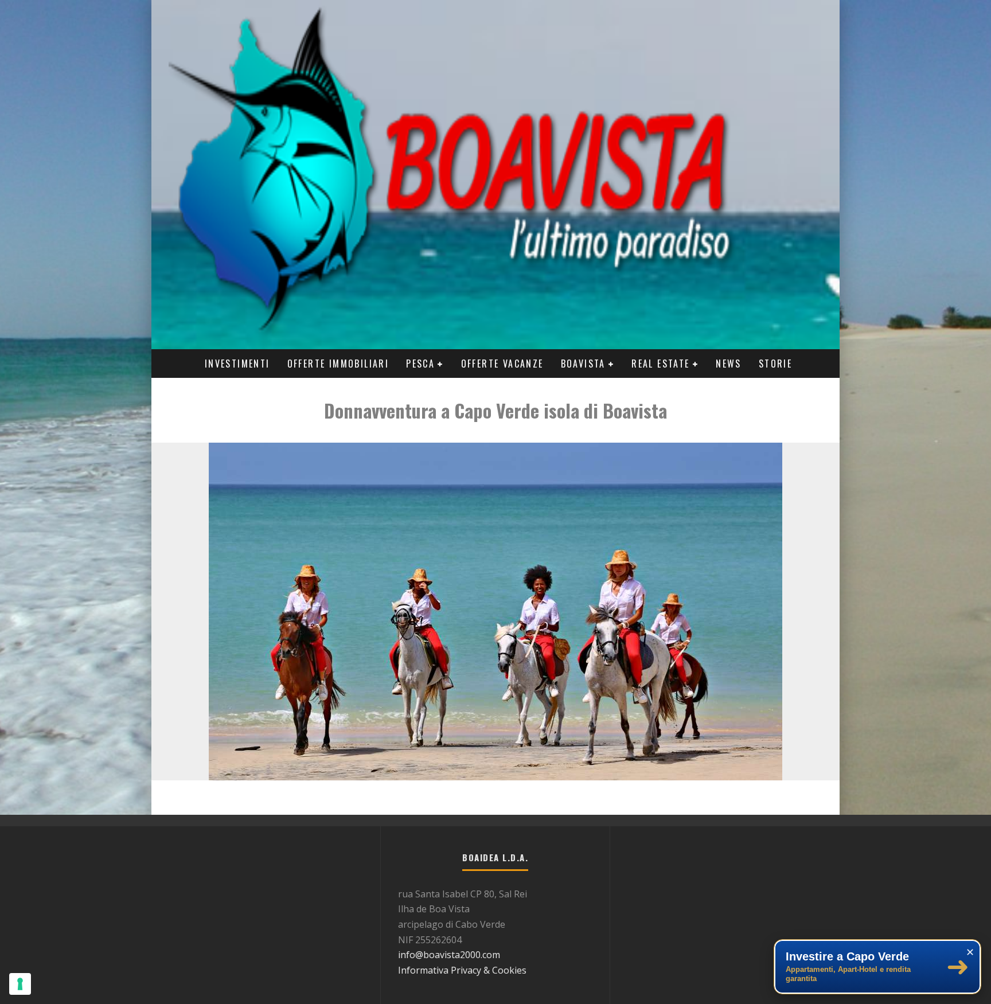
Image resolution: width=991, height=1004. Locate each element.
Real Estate (660, 363)
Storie (775, 363)
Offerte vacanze (502, 363)
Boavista (583, 363)
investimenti (237, 363)
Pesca (420, 363)
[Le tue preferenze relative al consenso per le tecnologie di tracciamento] (20, 984)
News (729, 363)
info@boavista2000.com (449, 954)
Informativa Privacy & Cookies (462, 970)
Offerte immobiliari (338, 363)
